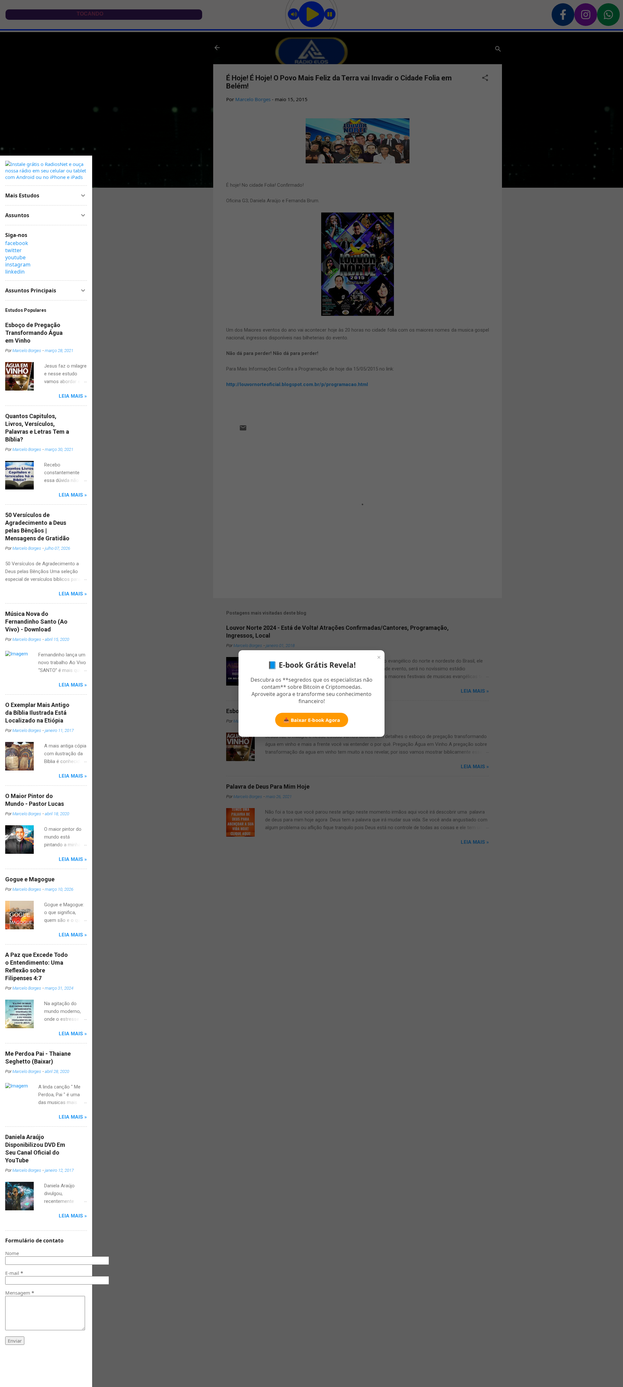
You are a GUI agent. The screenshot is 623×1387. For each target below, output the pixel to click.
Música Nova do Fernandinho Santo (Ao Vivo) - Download (36, 621)
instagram (18, 264)
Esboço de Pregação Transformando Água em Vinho (34, 333)
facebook (16, 243)
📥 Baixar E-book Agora (311, 720)
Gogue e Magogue (30, 879)
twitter (13, 250)
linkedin (15, 271)
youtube (15, 257)
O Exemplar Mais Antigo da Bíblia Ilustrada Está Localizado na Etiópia (37, 712)
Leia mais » (73, 396)
